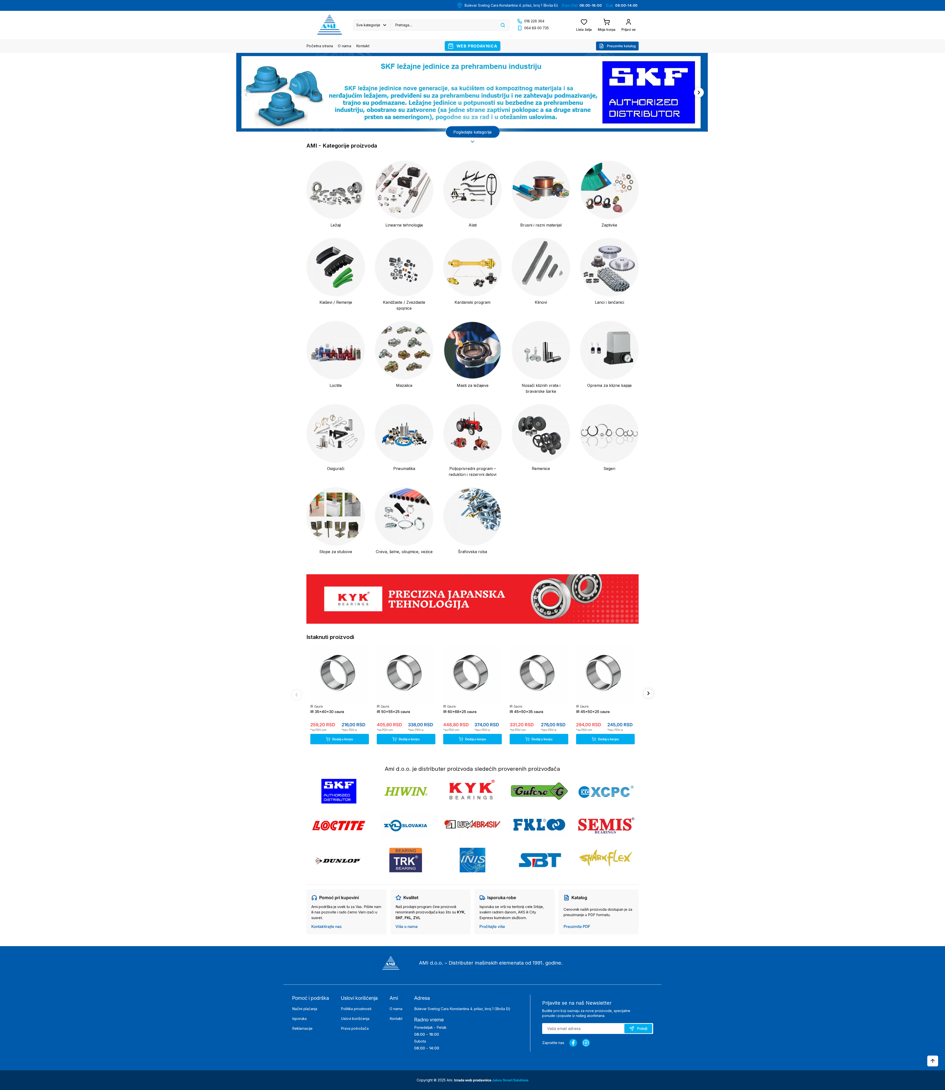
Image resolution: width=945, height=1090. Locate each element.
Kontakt (362, 46)
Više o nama (406, 926)
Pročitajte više (492, 926)
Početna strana (319, 46)
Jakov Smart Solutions (510, 1080)
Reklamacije (302, 1028)
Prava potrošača (355, 1028)
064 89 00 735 (536, 28)
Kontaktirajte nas (326, 926)
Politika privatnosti (356, 1008)
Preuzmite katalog (621, 46)
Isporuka (299, 1018)
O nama (344, 46)
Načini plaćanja (304, 1008)
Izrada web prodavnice (473, 1080)
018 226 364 (534, 21)
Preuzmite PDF (577, 926)
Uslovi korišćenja (355, 1018)
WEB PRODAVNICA (477, 46)
